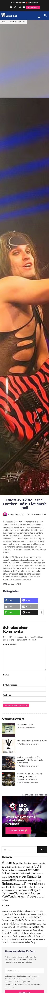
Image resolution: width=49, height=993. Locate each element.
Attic (14, 911)
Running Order (8, 890)
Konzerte (34, 877)
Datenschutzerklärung (14, 984)
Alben (7, 862)
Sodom (16, 936)
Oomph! (29, 930)
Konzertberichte (17, 876)
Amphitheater (20, 863)
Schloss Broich (24, 890)
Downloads (7, 870)
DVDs (15, 870)
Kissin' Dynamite (28, 924)
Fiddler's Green (23, 920)
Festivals (32, 870)
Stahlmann (24, 936)
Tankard (20, 939)
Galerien (21, 22)
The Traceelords (38, 939)
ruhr (41, 887)
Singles (35, 890)
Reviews (20, 884)
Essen (23, 870)
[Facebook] (15, 7)
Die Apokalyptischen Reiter (35, 914)
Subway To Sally (9, 939)
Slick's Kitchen (7, 936)
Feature (13, 22)
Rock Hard (11, 887)
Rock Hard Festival (28, 887)
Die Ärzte (23, 917)
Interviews (40, 874)
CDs (37, 866)
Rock (4, 887)
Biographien (13, 867)
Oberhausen (37, 881)
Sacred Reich (15, 933)
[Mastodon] (11, 7)
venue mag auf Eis (25, 724)
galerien (14, 873)
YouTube (5, 900)
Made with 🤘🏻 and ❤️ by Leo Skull (24, 3)
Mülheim (28, 880)
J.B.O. (15, 923)
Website (7, 695)
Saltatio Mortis (29, 933)
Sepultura (40, 933)
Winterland (20, 942)
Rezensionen (34, 884)
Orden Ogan (38, 930)
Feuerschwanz (8, 920)
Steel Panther (19, 522)
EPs (19, 870)
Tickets (19, 893)
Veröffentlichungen (14, 896)
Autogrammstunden (37, 863)
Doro (28, 917)
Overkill (5, 933)
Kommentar (9, 644)
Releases (9, 883)
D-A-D (10, 914)
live (13, 880)
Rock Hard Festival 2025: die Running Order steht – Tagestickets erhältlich (29, 776)
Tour (27, 893)
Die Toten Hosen (10, 917)
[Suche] (42, 849)
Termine (8, 893)
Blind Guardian (23, 911)
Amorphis (5, 911)
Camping (21, 867)
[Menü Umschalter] (39, 16)
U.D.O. (4, 942)
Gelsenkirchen (28, 873)
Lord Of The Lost (16, 927)
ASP (10, 911)
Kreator (38, 924)
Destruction (19, 914)
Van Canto (11, 942)
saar (16, 890)
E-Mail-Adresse (10, 685)
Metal (18, 881)
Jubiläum (5, 877)
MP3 (23, 881)
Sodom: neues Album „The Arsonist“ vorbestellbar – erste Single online (30, 760)
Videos (31, 896)
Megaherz (28, 927)
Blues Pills (32, 911)
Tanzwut (27, 939)
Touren (35, 893)
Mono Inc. (38, 926)
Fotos (5, 873)
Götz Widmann (36, 920)
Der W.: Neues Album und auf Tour (32, 741)
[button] (45, 15)
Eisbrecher (37, 917)
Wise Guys (30, 942)
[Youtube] (24, 7)
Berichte (5, 867)
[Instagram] (20, 7)
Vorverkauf (40, 897)
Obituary (24, 930)
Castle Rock (28, 867)
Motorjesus (15, 930)
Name (6, 675)
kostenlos (6, 881)
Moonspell (6, 930)
